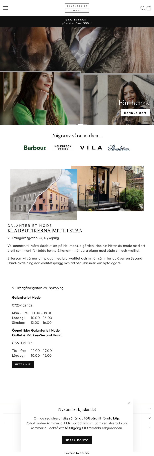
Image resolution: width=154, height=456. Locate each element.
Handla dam (135, 112)
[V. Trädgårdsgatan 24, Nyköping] (77, 338)
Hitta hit (23, 364)
